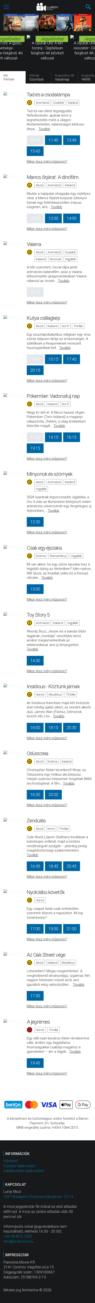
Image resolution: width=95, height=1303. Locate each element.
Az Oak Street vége (46, 955)
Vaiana (34, 244)
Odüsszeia (37, 753)
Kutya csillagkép (43, 318)
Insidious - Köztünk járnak (53, 686)
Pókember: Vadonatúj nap (53, 396)
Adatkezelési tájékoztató (23, 1171)
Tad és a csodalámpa (48, 94)
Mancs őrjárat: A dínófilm (53, 177)
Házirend (10, 1161)
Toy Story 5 (38, 615)
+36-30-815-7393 (17, 1236)
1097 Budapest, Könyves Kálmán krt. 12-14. (38, 1196)
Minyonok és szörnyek (49, 474)
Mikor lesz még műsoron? (47, 161)
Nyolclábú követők (46, 892)
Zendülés (36, 821)
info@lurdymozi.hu (18, 1241)
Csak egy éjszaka (44, 548)
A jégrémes (38, 1022)
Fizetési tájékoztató (19, 1166)
